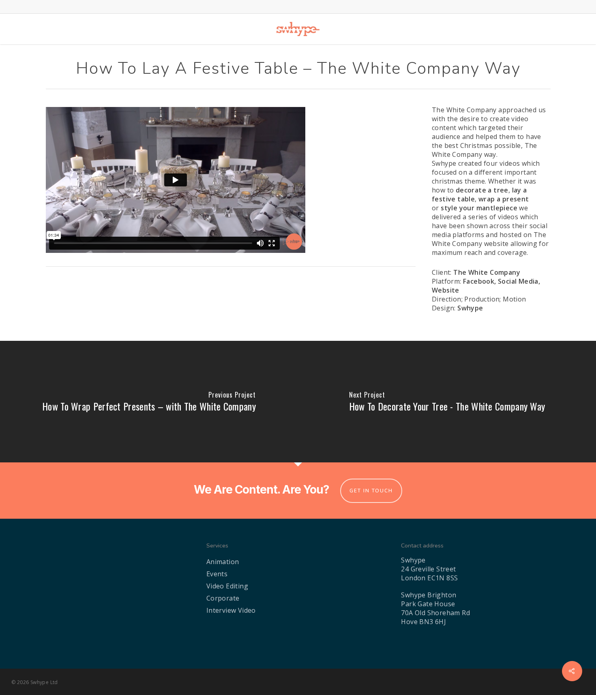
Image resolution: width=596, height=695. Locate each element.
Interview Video (231, 610)
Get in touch (371, 491)
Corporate (223, 598)
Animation (222, 561)
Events (216, 573)
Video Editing (227, 586)
